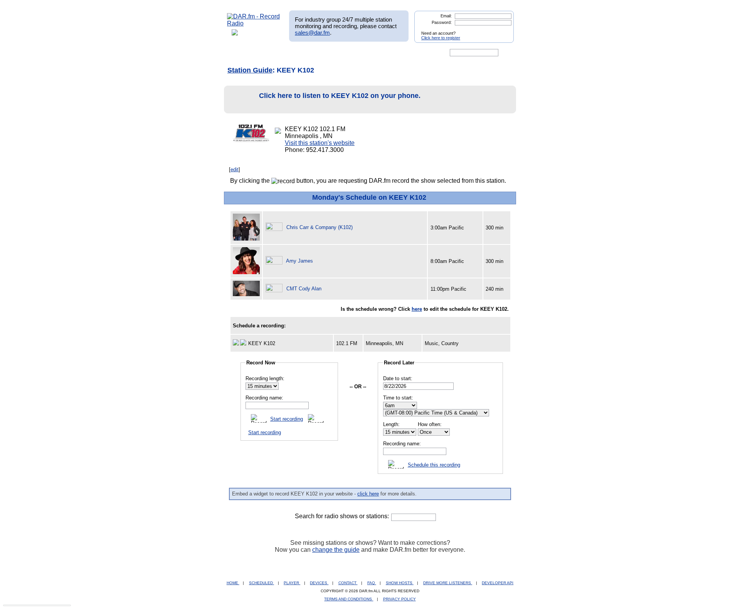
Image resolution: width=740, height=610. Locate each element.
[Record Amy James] (275, 261)
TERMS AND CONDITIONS (348, 599)
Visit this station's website (320, 143)
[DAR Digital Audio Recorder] (240, 52)
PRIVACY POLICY (399, 599)
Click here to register (440, 37)
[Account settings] (407, 52)
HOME (233, 583)
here (417, 309)
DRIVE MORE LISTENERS (447, 583)
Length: (391, 424)
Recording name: (264, 398)
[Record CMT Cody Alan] (275, 289)
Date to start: (397, 378)
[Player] (315, 52)
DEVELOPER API (497, 583)
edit (234, 169)
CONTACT (348, 583)
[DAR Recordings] (278, 52)
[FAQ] (376, 52)
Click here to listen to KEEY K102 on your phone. (339, 95)
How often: (430, 424)
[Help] (347, 52)
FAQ (371, 583)
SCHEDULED (261, 583)
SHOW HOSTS (400, 583)
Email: (446, 15)
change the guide (336, 549)
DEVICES (319, 583)
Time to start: (398, 398)
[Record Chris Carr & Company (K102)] (275, 227)
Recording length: (265, 378)
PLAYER (292, 583)
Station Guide (249, 70)
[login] (501, 30)
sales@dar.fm (312, 32)
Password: (442, 22)
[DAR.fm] (253, 23)
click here (368, 494)
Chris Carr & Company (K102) (319, 227)
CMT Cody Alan (303, 289)
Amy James (299, 261)
